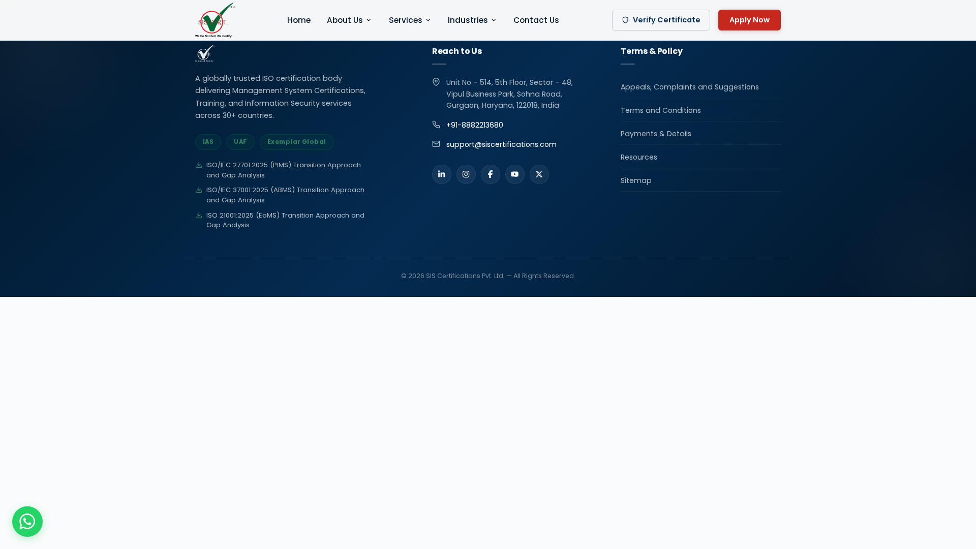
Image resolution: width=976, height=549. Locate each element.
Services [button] (405, 20)
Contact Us (536, 20)
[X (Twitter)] (539, 174)
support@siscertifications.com (501, 144)
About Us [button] (345, 20)
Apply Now (749, 20)
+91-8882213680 (474, 125)
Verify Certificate (666, 20)
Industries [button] (468, 20)
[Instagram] (466, 174)
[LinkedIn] (441, 174)
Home (299, 20)
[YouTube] (515, 174)
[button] (27, 521)
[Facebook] (490, 174)
